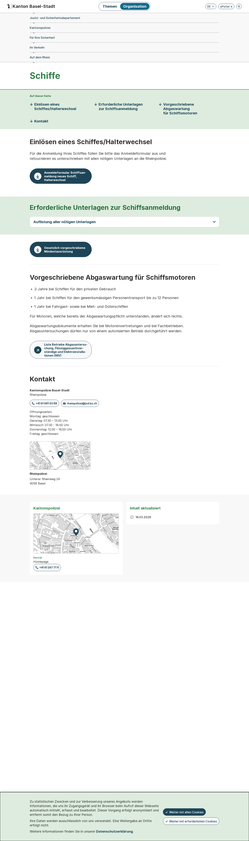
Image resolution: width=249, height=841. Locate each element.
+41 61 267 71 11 (49, 567)
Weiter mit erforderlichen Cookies (193, 821)
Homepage (40, 561)
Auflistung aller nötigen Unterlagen (64, 222)
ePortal (226, 7)
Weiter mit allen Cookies (186, 812)
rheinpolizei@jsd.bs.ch (82, 403)
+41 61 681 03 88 (46, 403)
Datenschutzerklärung (114, 831)
